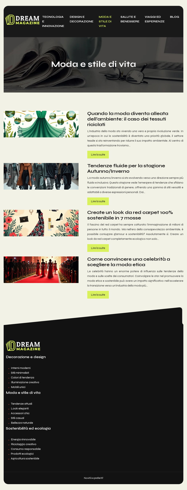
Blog (174, 17)
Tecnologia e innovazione (53, 21)
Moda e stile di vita (105, 21)
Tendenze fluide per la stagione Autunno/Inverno (126, 168)
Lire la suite (98, 154)
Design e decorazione (81, 19)
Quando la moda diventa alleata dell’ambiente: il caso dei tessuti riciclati (127, 119)
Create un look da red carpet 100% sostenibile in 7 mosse (130, 215)
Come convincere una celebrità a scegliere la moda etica (128, 261)
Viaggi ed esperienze (155, 19)
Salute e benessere (130, 19)
